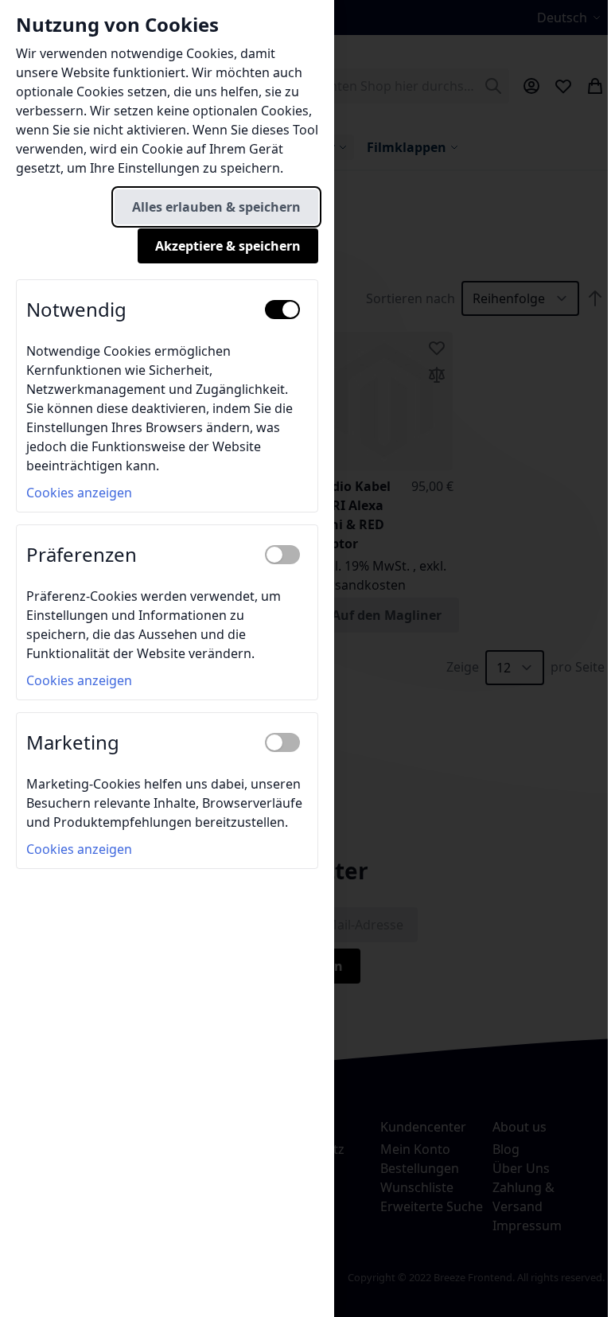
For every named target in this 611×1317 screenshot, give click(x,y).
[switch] (282, 309)
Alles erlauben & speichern (216, 207)
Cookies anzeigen (79, 492)
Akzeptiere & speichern (228, 246)
